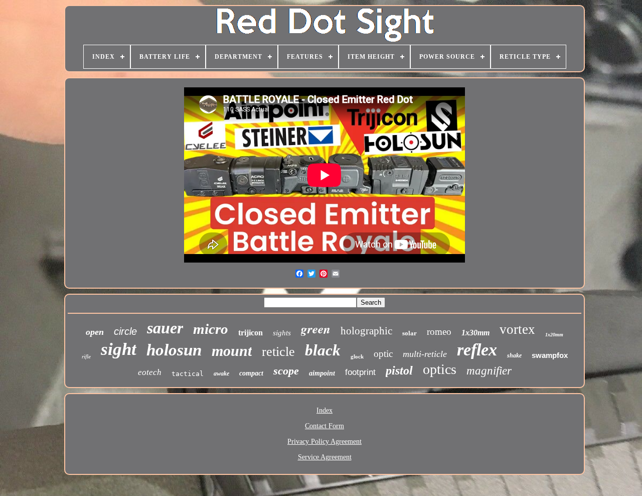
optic (383, 353)
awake (221, 373)
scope (286, 370)
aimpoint (322, 373)
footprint (360, 372)
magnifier (489, 370)
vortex (517, 329)
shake (514, 355)
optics (439, 369)
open (95, 332)
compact (251, 373)
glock (357, 356)
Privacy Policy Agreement (324, 441)
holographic (366, 331)
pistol (399, 370)
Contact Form (324, 426)
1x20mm (554, 334)
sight (118, 349)
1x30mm (475, 332)
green (316, 328)
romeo (439, 331)
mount (232, 350)
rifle (86, 356)
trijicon (250, 332)
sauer (165, 328)
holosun (174, 350)
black (323, 350)
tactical (188, 374)
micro (210, 329)
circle (125, 331)
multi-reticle (425, 354)
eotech (150, 372)
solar (409, 333)
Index (324, 410)
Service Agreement (325, 457)
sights (282, 333)
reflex (477, 349)
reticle (278, 351)
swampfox (550, 355)
